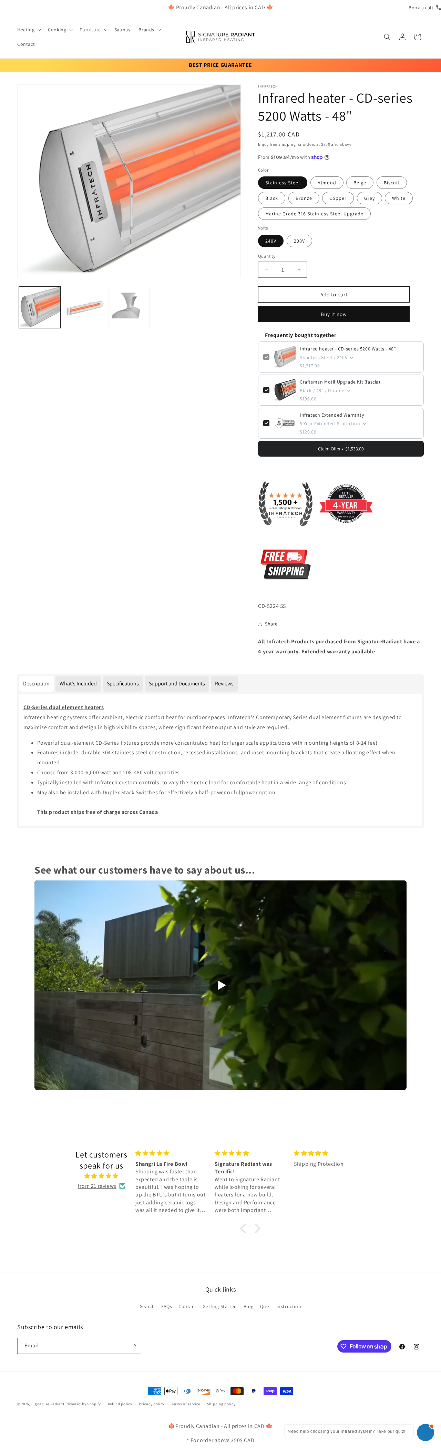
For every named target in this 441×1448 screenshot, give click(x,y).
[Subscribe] (133, 1346)
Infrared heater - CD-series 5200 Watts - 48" (348, 349)
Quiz (265, 1306)
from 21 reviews (97, 1186)
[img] (101, 1176)
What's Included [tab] (78, 683)
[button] (28, 29)
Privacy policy (151, 1403)
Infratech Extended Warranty (332, 415)
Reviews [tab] (224, 683)
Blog (249, 1306)
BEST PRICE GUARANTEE (220, 65)
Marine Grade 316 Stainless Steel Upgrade (314, 214)
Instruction (288, 1306)
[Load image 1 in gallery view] (39, 307)
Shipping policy (221, 1403)
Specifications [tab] (123, 683)
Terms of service (185, 1403)
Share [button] (271, 624)
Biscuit (392, 183)
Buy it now (334, 314)
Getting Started (220, 1306)
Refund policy (120, 1403)
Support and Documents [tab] (177, 683)
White (399, 198)
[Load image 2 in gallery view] (84, 307)
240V (270, 241)
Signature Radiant (48, 1403)
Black (271, 198)
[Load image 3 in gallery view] (129, 307)
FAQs (166, 1306)
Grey (369, 198)
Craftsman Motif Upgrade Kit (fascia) (340, 382)
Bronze (304, 198)
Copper (338, 198)
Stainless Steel (282, 183)
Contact (187, 1306)
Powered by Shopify (83, 1403)
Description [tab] (36, 683)
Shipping (287, 144)
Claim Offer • (341, 449)
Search (147, 1306)
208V (299, 241)
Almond (327, 183)
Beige (359, 183)
